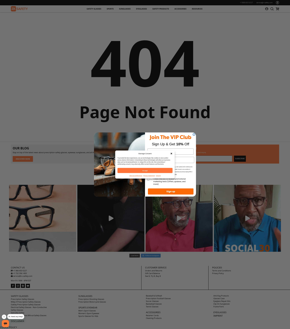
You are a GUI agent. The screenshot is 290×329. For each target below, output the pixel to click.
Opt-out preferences (135, 176)
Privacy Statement (149, 176)
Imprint (158, 176)
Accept (145, 170)
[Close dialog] (194, 134)
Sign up (170, 191)
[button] (171, 153)
